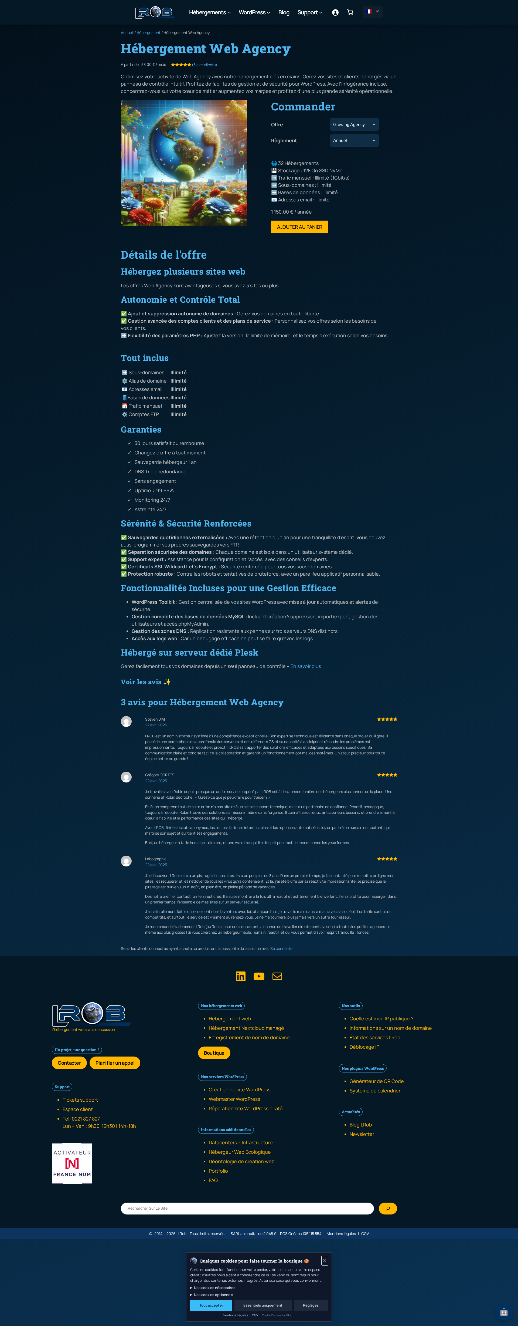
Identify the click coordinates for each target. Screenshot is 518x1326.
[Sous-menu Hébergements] (229, 12)
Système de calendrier (375, 1090)
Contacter (69, 1063)
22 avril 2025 (156, 724)
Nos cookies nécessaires (214, 1287)
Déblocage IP (364, 1047)
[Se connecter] (335, 12)
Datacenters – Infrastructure (241, 1142)
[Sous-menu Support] (320, 12)
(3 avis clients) (204, 64)
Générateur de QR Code (377, 1081)
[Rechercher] (388, 1208)
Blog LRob (361, 1124)
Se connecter (282, 948)
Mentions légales (341, 1233)
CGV (365, 1233)
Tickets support (80, 1099)
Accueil (127, 32)
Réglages (311, 1305)
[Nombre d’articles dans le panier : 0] (350, 12)
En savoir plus (306, 666)
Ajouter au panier (299, 227)
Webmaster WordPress (234, 1099)
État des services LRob (375, 1037)
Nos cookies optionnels (213, 1294)
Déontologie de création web (242, 1161)
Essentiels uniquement (262, 1305)
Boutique (214, 1053)
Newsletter (362, 1134)
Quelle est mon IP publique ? (381, 1018)
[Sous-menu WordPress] (268, 12)
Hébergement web (230, 1018)
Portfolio (218, 1171)
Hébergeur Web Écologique (240, 1152)
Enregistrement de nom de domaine (249, 1037)
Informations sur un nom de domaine (391, 1028)
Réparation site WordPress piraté (246, 1108)
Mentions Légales (235, 1315)
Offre (277, 124)
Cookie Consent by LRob (277, 1315)
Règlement (284, 140)
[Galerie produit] (184, 163)
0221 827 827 (86, 1118)
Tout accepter (211, 1305)
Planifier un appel (115, 1063)
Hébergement (149, 32)
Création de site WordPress (239, 1089)
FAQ (213, 1180)
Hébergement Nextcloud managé (246, 1028)
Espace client (78, 1109)
